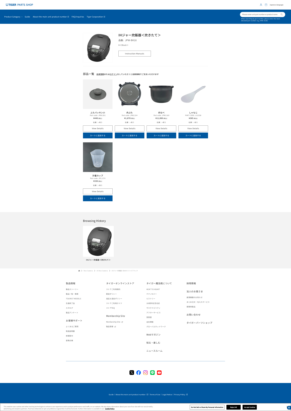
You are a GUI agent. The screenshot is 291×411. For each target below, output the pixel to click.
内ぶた (129, 112)
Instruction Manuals (134, 53)
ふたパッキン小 (97, 112)
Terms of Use (155, 394)
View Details (98, 128)
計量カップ (98, 175)
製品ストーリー (72, 289)
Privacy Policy (180, 394)
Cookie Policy (109, 409)
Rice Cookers (88, 271)
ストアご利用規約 (113, 289)
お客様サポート (74, 320)
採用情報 (191, 283)
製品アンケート (72, 312)
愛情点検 (69, 340)
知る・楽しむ (153, 342)
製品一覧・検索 (72, 294)
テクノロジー (151, 294)
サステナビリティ (153, 308)
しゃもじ (193, 112)
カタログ (69, 308)
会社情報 (149, 322)
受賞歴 (149, 317)
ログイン (113, 74)
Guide (111, 394)
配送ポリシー (111, 294)
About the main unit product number (131, 394)
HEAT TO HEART (153, 289)
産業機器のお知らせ (194, 297)
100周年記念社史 (153, 303)
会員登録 (100, 74)
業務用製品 (191, 306)
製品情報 (70, 283)
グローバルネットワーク (156, 326)
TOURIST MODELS (73, 298)
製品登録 (109, 326)
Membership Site (115, 316)
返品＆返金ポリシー (114, 298)
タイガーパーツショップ (199, 322)
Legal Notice (167, 394)
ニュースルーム (154, 350)
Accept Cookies (249, 407)
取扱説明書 (70, 331)
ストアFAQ (110, 308)
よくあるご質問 (72, 326)
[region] (145, 407)
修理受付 (69, 336)
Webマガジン (153, 334)
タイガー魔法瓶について (159, 283)
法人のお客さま (195, 291)
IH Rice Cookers (102, 271)
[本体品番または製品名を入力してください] (281, 14)
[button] (265, 4)
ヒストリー (150, 298)
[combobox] (262, 14)
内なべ (161, 112)
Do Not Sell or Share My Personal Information (207, 407)
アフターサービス (153, 312)
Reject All (233, 407)
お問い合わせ (194, 314)
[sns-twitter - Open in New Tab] (131, 374)
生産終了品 (70, 303)
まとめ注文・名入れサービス (198, 302)
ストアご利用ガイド (114, 303)
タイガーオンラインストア (120, 283)
